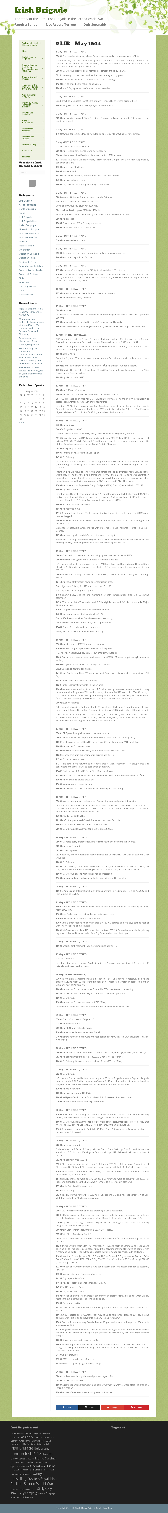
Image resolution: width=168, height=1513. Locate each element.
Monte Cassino (26, 245)
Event (22, 213)
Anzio (30, 1433)
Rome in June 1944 (28, 1474)
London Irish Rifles (28, 237)
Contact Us (27, 150)
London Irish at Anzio (29, 233)
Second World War (38, 1483)
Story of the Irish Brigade (30, 78)
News (25, 51)
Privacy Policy (87, 1508)
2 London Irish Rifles (19, 1433)
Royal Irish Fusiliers (28, 274)
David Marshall (45, 1441)
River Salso (14, 1474)
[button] (42, 58)
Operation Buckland (29, 253)
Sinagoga (50, 1493)
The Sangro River (27, 286)
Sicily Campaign (28, 1493)
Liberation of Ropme (29, 229)
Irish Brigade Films (28, 221)
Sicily (21, 278)
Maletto (23, 241)
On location (24, 249)
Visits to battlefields (27, 121)
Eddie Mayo (26, 1444)
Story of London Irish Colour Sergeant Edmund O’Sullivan (30, 68)
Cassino (24, 1437)
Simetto (42, 1493)
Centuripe (37, 1437)
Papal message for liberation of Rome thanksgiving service (29, 341)
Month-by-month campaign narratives (30, 104)
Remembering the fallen (31, 266)
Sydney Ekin (14, 1497)
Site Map (26, 156)
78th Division (25, 200)
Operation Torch (16, 1470)
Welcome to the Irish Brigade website (31, 44)
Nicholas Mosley (40, 1462)
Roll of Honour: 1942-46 (29, 58)
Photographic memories (28, 129)
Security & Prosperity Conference (23, 1489)
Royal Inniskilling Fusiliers (31, 270)
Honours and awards (28, 137)
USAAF (30, 1497)
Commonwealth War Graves (24, 1440)
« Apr (21, 422)
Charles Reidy (48, 1437)
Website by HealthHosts (103, 1508)
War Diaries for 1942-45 (29, 95)
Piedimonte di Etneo (31, 1469)
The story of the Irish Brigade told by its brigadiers (30, 87)
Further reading (29, 144)
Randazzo (44, 1470)
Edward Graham (36, 1444)
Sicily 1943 (24, 282)
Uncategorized (26, 294)
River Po (52, 1470)
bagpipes (37, 1433)
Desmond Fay (15, 1444)
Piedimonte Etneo (27, 262)
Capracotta (14, 1437)
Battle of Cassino (27, 208)
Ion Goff (46, 1444)
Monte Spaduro (26, 1462)
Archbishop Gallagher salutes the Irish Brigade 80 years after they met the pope (31, 372)
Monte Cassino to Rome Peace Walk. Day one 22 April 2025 (31, 311)
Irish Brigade (25, 217)
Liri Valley (45, 1449)
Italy (37, 1448)
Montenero (14, 1462)
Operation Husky (27, 257)
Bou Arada (46, 1433)
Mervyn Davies (17, 1458)
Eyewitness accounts (27, 113)
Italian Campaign (27, 225)
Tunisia (22, 290)
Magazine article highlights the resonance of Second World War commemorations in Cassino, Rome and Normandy (31, 327)
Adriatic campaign (27, 204)
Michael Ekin (30, 1459)
